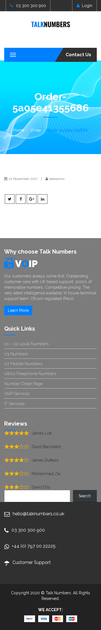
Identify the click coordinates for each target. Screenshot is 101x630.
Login (87, 5)
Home (18, 130)
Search (85, 496)
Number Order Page (23, 383)
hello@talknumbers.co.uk (38, 513)
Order (36, 130)
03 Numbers (16, 353)
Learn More (18, 310)
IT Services (14, 403)
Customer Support (31, 562)
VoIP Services (16, 393)
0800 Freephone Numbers (30, 373)
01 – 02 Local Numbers (26, 343)
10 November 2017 (23, 179)
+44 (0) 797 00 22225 (34, 546)
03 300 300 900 (31, 5)
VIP (26, 263)
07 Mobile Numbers (23, 363)
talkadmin (57, 179)
